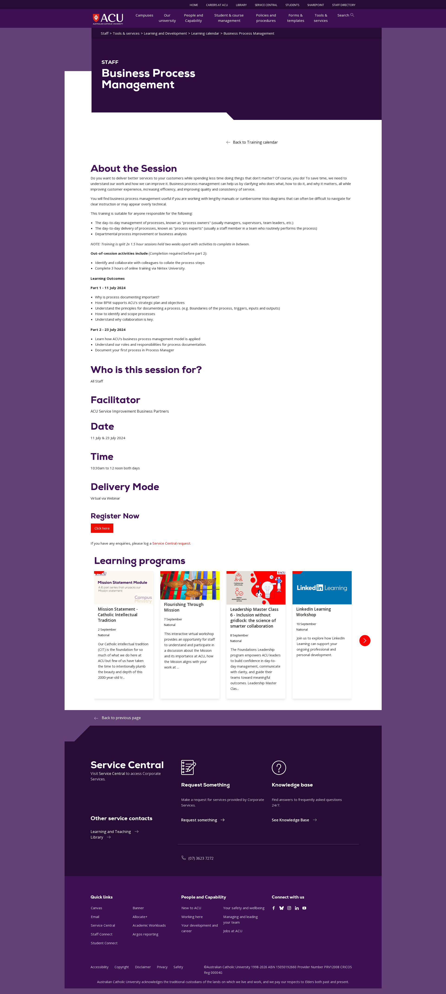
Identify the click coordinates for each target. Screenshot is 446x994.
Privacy (162, 967)
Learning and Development (165, 33)
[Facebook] (273, 908)
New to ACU (191, 907)
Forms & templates (295, 18)
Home (194, 5)
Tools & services (321, 18)
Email (95, 916)
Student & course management (229, 18)
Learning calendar (205, 33)
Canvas (96, 907)
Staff (104, 33)
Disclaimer (143, 967)
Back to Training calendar (255, 142)
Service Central (266, 5)
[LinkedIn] (297, 908)
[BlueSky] (281, 908)
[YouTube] (304, 908)
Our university (167, 18)
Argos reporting (145, 934)
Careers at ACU (217, 5)
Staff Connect (101, 934)
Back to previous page (121, 717)
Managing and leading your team (240, 919)
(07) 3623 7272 (200, 858)
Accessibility (99, 967)
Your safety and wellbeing (244, 907)
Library (97, 837)
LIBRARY (241, 5)
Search (343, 15)
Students (292, 5)
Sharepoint (315, 5)
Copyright (122, 967)
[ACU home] (108, 19)
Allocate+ (140, 916)
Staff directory (343, 5)
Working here (192, 916)
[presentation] (365, 640)
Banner (138, 907)
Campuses (144, 15)
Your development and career (199, 928)
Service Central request (171, 543)
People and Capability (193, 18)
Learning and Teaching (111, 831)
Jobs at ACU (232, 930)
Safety (178, 967)
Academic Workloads (149, 925)
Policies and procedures (266, 18)
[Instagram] (289, 908)
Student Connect (104, 943)
